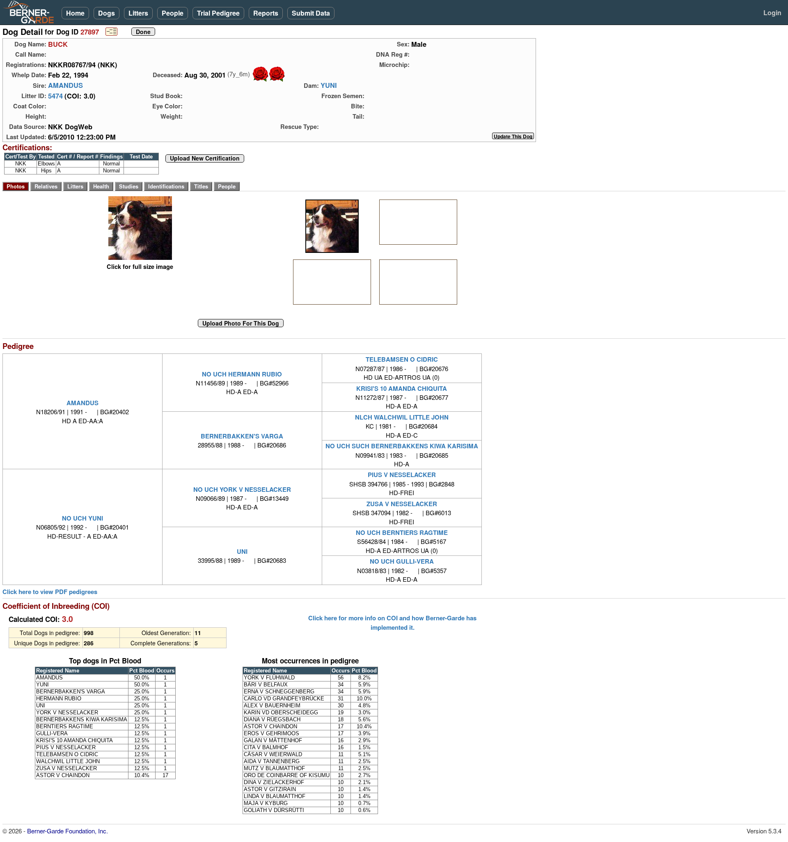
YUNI (329, 85)
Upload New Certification (205, 158)
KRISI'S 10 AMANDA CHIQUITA (401, 388)
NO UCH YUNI (82, 518)
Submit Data (311, 13)
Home (75, 13)
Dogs (106, 13)
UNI (242, 551)
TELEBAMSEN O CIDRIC (402, 359)
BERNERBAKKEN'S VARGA (242, 436)
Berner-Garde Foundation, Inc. (67, 830)
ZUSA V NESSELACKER (402, 503)
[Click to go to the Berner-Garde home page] (30, 11)
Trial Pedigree (218, 13)
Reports (265, 13)
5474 (55, 96)
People (172, 13)
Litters (138, 13)
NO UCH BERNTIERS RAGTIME (402, 532)
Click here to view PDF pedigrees (49, 591)
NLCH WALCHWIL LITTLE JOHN (402, 417)
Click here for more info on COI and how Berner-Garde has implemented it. (392, 622)
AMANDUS (65, 85)
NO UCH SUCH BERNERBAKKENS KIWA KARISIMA (401, 445)
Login (772, 12)
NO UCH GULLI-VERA (402, 561)
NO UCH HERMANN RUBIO (242, 374)
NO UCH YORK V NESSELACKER (242, 489)
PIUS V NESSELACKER (402, 474)
